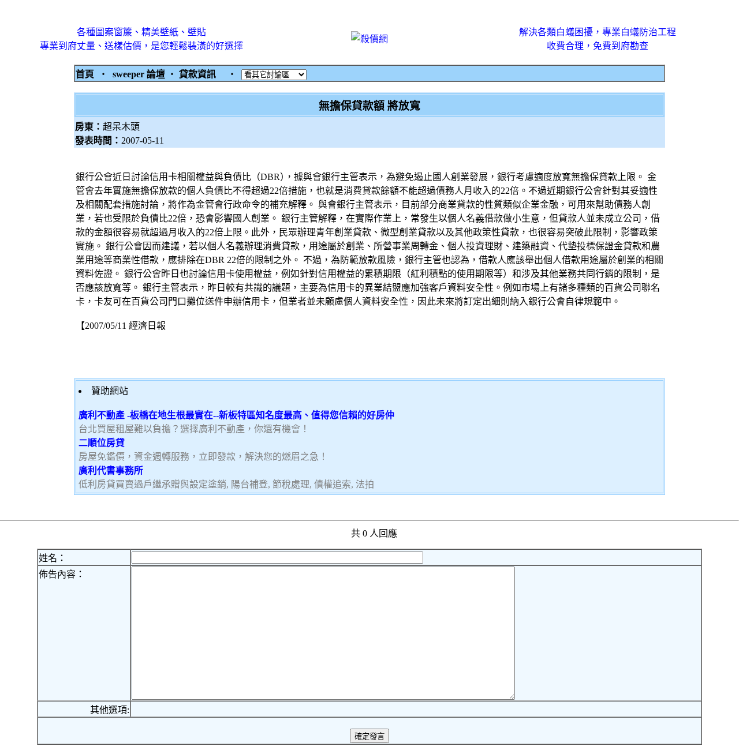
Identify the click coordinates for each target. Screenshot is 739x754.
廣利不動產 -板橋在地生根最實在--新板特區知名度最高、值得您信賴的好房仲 (236, 415)
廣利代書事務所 (111, 470)
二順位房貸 (102, 443)
